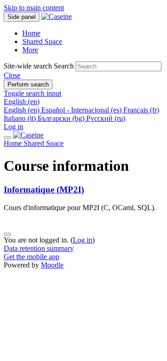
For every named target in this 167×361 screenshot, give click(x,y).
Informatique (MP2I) (44, 189)
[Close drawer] (7, 137)
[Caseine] (28, 135)
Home (14, 143)
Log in (13, 127)
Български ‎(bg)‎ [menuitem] (62, 118)
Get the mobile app (31, 257)
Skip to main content (34, 8)
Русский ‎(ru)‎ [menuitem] (105, 118)
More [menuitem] (30, 50)
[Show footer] (7, 234)
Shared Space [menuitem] (42, 41)
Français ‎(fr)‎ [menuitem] (141, 110)
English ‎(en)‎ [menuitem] (22, 110)
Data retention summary (39, 248)
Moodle (52, 265)
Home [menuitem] (31, 33)
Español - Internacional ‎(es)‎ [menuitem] (82, 110)
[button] (12, 75)
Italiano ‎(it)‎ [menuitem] (21, 118)
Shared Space (44, 143)
